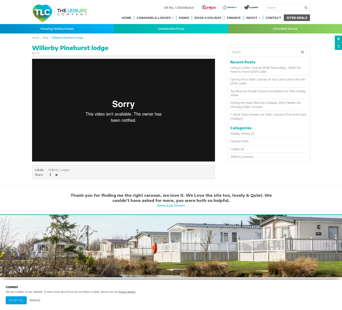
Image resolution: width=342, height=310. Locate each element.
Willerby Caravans (241, 156)
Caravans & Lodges (154, 18)
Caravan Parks (239, 141)
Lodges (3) (237, 149)
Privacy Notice (126, 291)
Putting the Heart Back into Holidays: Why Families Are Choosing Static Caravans (265, 104)
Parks (184, 18)
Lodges (65, 170)
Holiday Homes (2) (242, 133)
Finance (234, 18)
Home (126, 18)
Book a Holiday (208, 18)
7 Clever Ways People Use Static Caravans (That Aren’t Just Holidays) (268, 116)
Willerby (53, 170)
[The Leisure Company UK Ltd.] (59, 13)
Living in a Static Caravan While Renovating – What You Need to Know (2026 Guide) (265, 69)
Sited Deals (297, 18)
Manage (35, 300)
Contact (273, 18)
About (252, 18)
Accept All (16, 300)
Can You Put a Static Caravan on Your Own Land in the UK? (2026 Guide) (267, 81)
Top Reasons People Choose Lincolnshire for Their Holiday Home (268, 93)
